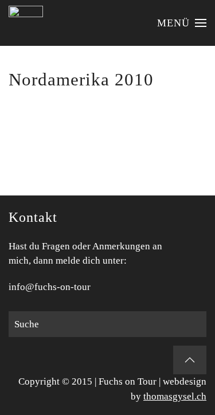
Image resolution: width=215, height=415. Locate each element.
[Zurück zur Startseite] (26, 23)
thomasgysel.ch (174, 396)
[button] (182, 23)
